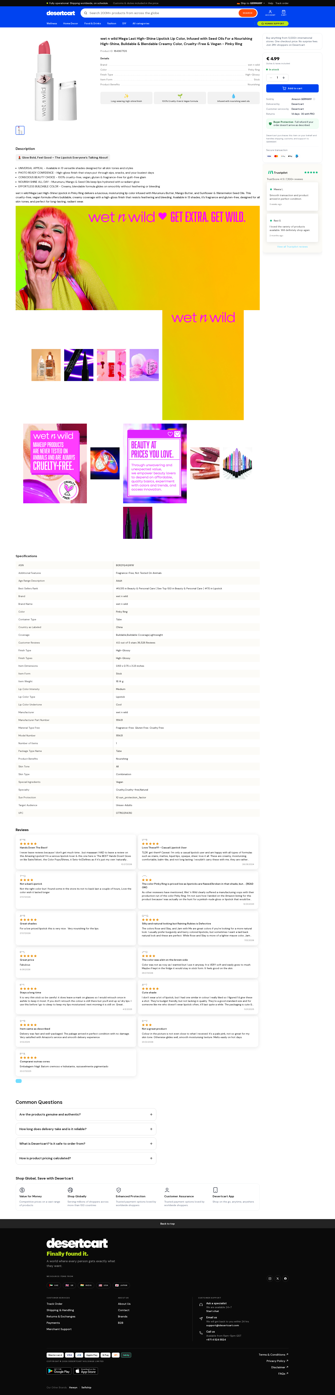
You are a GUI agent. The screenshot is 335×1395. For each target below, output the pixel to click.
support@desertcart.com (222, 1325)
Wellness (52, 23)
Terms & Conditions (274, 1354)
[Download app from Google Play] (59, 1370)
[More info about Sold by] (314, 99)
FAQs (283, 1373)
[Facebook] (285, 1278)
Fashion (111, 23)
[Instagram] (270, 1278)
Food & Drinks (92, 23)
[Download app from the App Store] (85, 1370)
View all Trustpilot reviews (292, 246)
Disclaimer (280, 1367)
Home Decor (70, 23)
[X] (278, 1278)
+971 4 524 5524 (216, 1339)
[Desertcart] (61, 13)
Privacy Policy (278, 1361)
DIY (124, 23)
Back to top (167, 1223)
